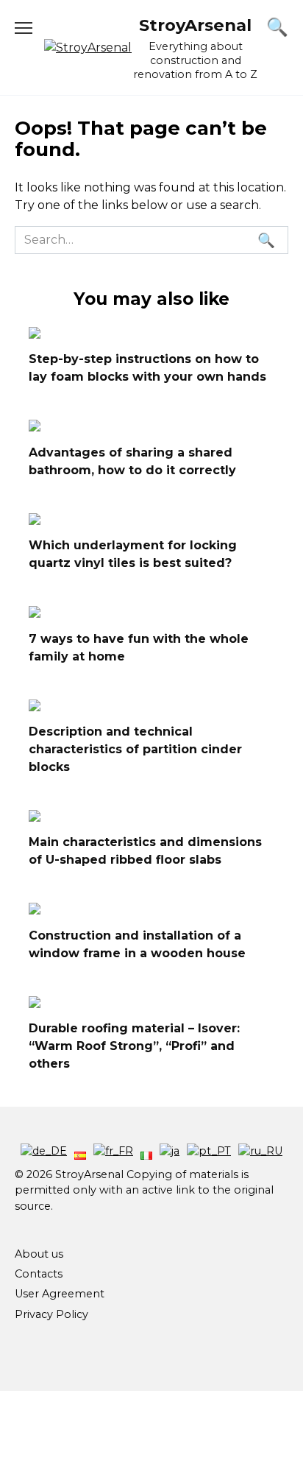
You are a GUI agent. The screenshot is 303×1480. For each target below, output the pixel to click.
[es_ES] (80, 1150)
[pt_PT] (209, 1150)
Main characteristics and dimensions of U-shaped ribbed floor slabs (145, 851)
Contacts (39, 1273)
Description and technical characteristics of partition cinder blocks (135, 749)
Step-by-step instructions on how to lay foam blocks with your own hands (147, 368)
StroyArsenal (195, 25)
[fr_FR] (113, 1150)
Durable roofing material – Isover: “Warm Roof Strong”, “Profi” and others (134, 1046)
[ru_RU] (260, 1150)
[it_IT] (146, 1150)
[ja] (169, 1150)
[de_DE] (44, 1150)
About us (39, 1254)
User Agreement (59, 1293)
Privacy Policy (51, 1314)
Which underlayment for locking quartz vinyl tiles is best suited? (133, 554)
